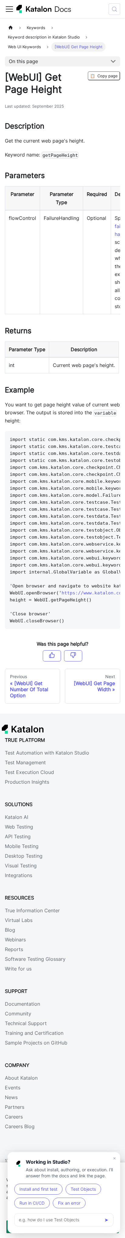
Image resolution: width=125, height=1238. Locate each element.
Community (18, 1014)
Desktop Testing (23, 856)
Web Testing (19, 827)
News (11, 1097)
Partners (14, 1107)
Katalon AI (16, 817)
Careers (14, 1117)
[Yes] (52, 655)
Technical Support (26, 1023)
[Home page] (10, 27)
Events (12, 1088)
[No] (73, 655)
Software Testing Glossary (35, 959)
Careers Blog (20, 1126)
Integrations (18, 875)
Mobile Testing (22, 846)
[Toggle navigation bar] (9, 9)
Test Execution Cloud (29, 772)
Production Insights (27, 782)
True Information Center (32, 910)
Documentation (22, 1004)
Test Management (25, 762)
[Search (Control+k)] (114, 9)
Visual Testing (21, 866)
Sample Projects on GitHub (36, 1043)
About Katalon (21, 1078)
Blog (10, 930)
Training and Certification (34, 1033)
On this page (23, 61)
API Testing (18, 836)
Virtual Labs (18, 920)
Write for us (18, 969)
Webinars (15, 940)
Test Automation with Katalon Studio (47, 753)
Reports (14, 949)
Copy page (104, 75)
